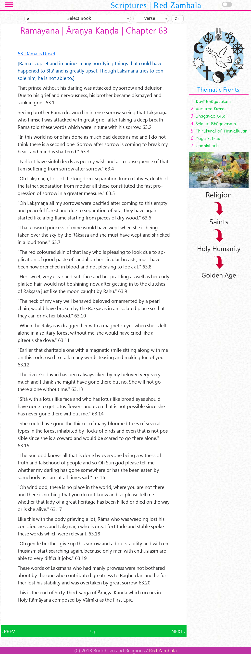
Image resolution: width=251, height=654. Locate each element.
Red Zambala (163, 650)
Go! (177, 19)
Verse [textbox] (149, 18)
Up (93, 631)
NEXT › (178, 631)
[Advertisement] (94, 614)
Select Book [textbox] (79, 18)
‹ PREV (8, 631)
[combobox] (77, 19)
